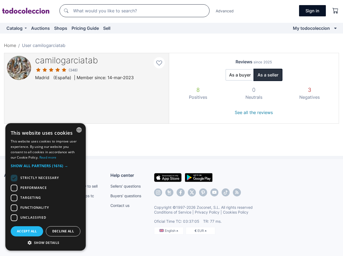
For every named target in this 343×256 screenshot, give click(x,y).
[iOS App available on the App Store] (168, 177)
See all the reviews (254, 112)
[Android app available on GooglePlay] (198, 177)
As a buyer (240, 75)
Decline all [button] (63, 231)
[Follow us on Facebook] (181, 192)
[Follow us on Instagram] (158, 192)
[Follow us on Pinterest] (203, 192)
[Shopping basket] (335, 10)
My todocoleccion (311, 28)
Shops (60, 28)
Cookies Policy (235, 212)
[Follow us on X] (192, 192)
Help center (122, 175)
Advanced (225, 11)
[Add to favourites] (159, 62)
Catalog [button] (15, 28)
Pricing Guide (85, 28)
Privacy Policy (207, 212)
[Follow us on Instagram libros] (169, 192)
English (170, 231)
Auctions (40, 28)
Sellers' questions (125, 186)
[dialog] (45, 187)
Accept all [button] (27, 231)
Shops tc (86, 195)
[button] (45, 166)
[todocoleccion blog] (237, 192)
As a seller (268, 75)
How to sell (88, 186)
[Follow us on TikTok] (226, 192)
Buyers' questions (125, 195)
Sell (106, 28)
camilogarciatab (66, 60)
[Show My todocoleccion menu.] (335, 28)
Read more (48, 157)
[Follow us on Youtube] (214, 192)
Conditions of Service (172, 212)
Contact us (119, 205)
